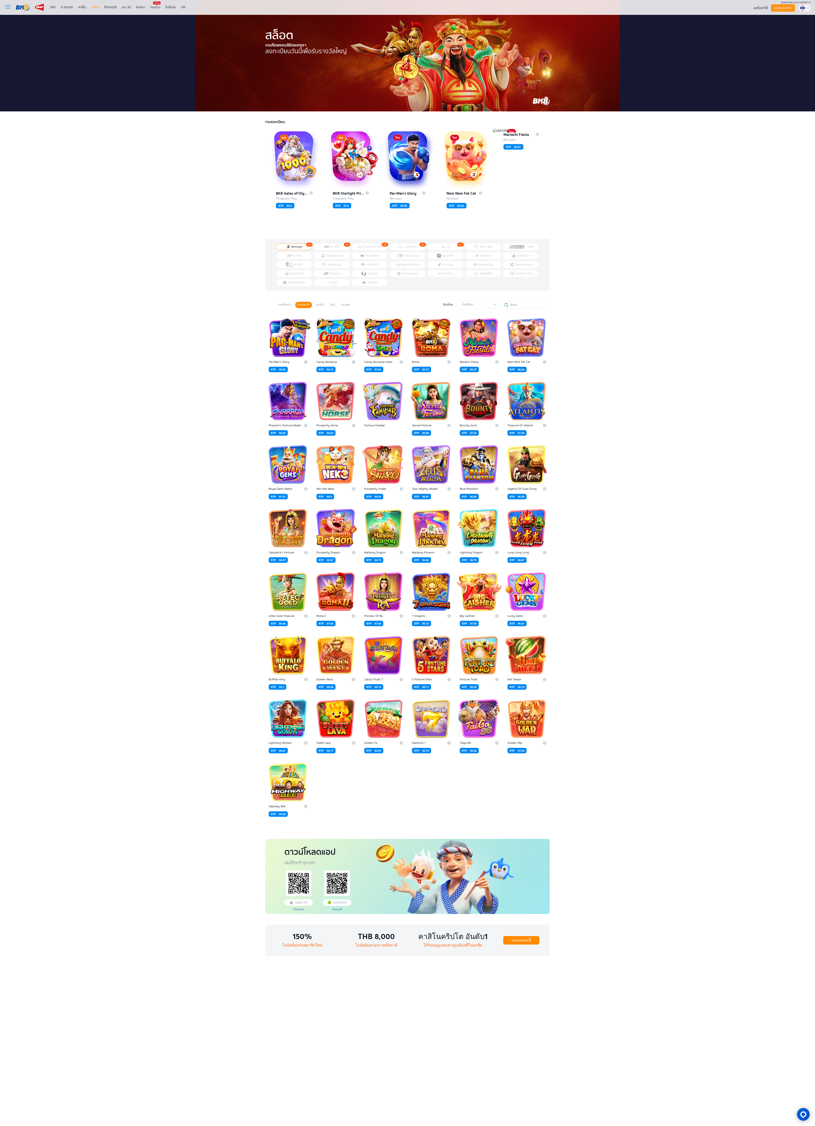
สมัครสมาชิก (783, 8)
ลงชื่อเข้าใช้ (760, 8)
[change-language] (804, 8)
